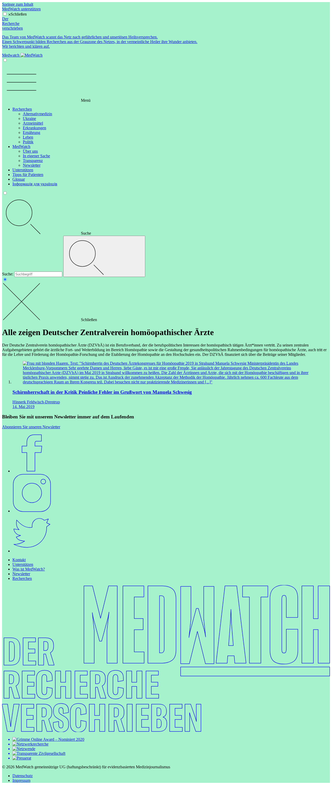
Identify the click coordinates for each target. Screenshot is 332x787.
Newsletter (31, 165)
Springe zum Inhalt (17, 4)
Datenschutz (22, 776)
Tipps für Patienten (27, 174)
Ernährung (31, 132)
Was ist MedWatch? (28, 569)
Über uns (30, 151)
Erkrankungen (34, 128)
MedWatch (21, 146)
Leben (28, 137)
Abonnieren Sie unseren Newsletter (31, 427)
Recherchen (22, 109)
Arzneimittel (33, 123)
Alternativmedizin (37, 114)
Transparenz (33, 160)
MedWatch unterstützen (21, 9)
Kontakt (19, 560)
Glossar (18, 179)
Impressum (21, 780)
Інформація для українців (34, 184)
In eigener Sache (36, 156)
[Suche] (104, 256)
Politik (28, 142)
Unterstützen (22, 170)
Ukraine (29, 118)
